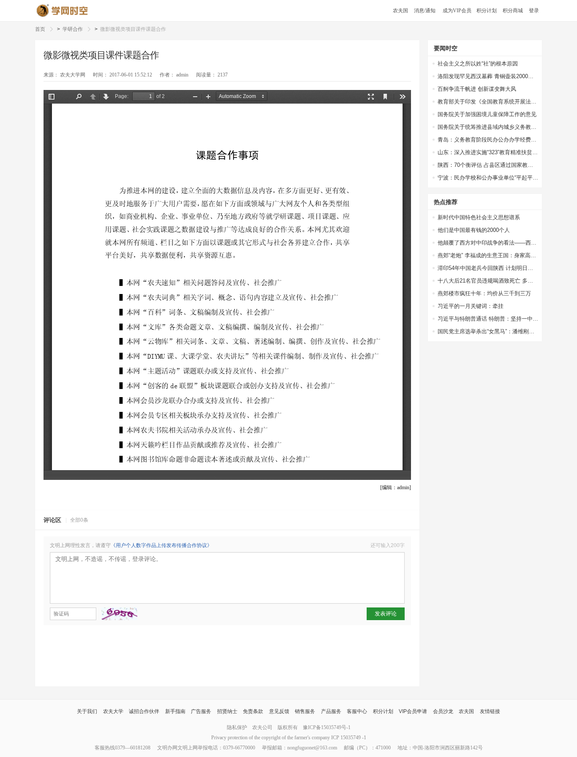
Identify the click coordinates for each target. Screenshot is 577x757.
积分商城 (513, 11)
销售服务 (305, 711)
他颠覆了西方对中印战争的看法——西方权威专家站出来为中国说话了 (488, 243)
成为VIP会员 (457, 11)
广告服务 (201, 711)
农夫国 (400, 11)
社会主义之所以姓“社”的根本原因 (478, 63)
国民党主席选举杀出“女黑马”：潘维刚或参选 (488, 331)
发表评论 (386, 613)
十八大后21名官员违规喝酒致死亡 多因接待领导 (488, 281)
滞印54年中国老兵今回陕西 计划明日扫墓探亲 (488, 268)
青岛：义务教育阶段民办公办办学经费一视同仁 (488, 139)
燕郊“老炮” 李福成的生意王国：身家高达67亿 (488, 255)
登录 (534, 11)
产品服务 (331, 711)
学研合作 (73, 29)
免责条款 (253, 711)
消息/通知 (424, 11)
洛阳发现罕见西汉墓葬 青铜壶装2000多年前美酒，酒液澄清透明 (488, 76)
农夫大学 (113, 711)
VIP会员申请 (413, 711)
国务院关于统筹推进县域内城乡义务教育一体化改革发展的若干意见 (488, 127)
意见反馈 (279, 711)
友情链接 (490, 711)
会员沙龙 (443, 711)
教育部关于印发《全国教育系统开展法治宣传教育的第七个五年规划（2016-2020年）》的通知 (488, 101)
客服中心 (357, 711)
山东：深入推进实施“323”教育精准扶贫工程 (488, 152)
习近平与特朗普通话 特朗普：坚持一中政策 (488, 319)
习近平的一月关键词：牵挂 (471, 306)
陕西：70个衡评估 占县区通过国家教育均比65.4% (488, 165)
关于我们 (87, 711)
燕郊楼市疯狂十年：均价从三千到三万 (484, 293)
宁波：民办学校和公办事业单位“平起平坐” (488, 177)
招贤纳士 (227, 711)
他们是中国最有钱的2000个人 (474, 230)
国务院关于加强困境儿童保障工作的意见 (487, 114)
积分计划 (486, 11)
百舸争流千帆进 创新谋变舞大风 (477, 89)
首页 (40, 29)
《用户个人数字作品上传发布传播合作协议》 (161, 545)
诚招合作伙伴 (144, 711)
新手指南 (175, 711)
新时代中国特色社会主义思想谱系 (479, 217)
